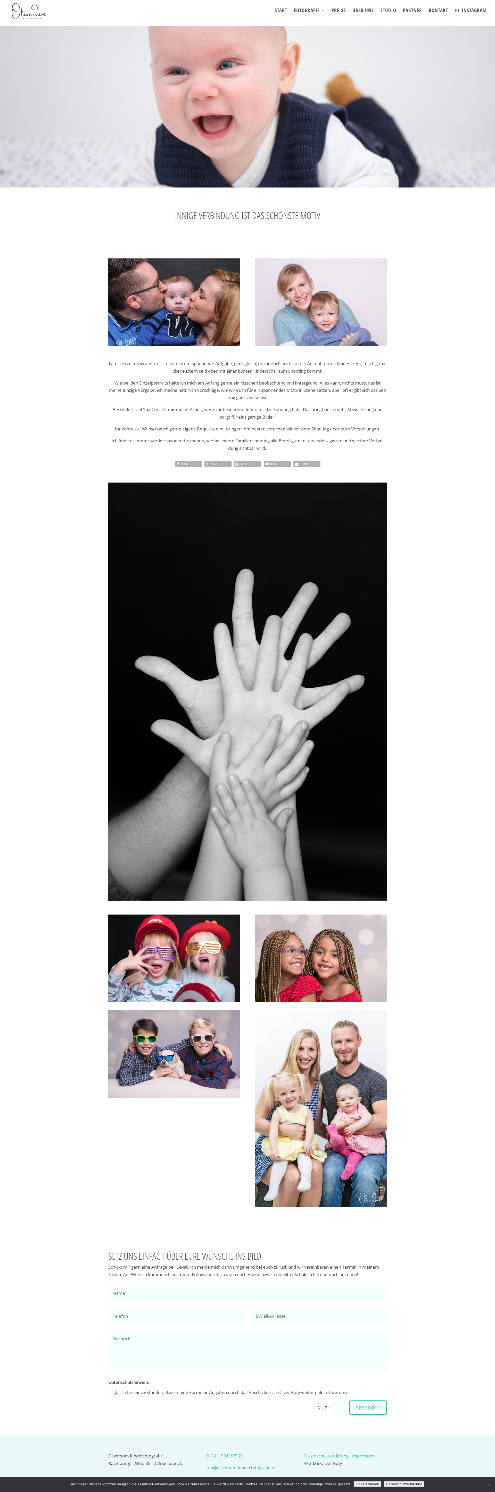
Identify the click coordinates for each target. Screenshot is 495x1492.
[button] (188, 464)
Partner (412, 11)
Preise (339, 11)
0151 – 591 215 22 (225, 1456)
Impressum (363, 1456)
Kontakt (438, 11)
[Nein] (488, 1484)
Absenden (368, 1407)
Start (281, 11)
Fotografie (307, 11)
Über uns (363, 11)
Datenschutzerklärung (326, 1456)
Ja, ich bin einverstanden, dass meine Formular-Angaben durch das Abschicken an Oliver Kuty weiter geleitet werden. (231, 1392)
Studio (388, 11)
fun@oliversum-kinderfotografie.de (241, 1468)
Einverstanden (367, 1484)
